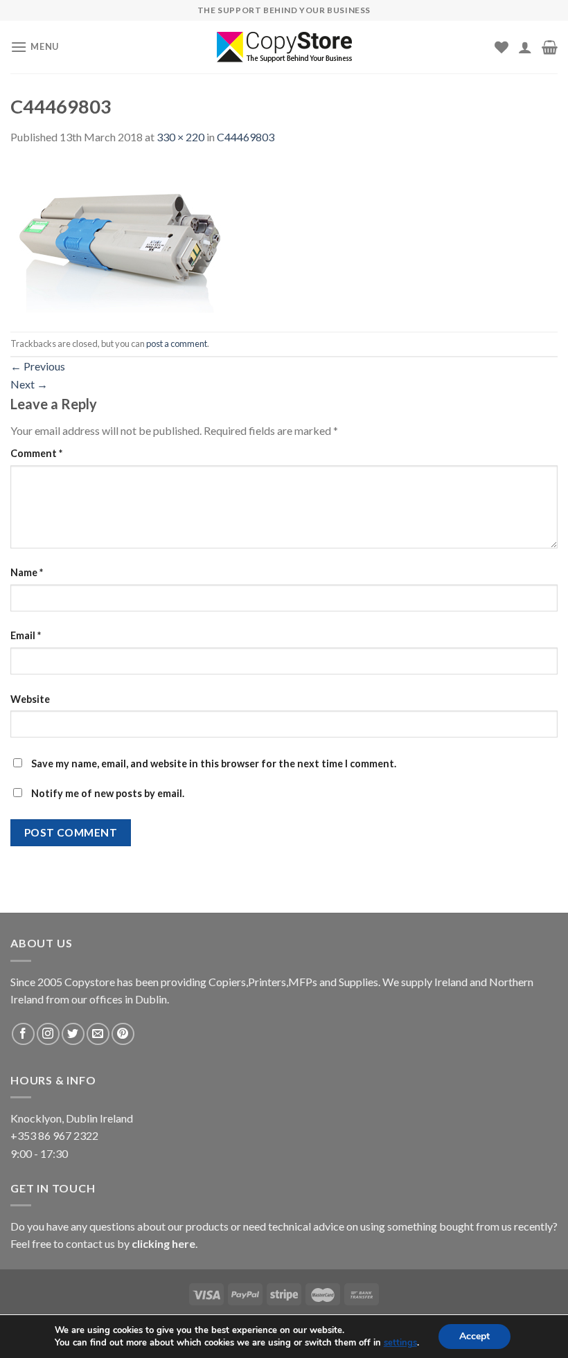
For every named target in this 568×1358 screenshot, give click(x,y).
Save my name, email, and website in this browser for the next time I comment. (213, 763)
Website (30, 699)
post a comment (176, 343)
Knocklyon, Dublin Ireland (71, 1118)
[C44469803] (124, 237)
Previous (37, 366)
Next (29, 384)
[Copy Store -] (284, 47)
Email (25, 635)
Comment (36, 453)
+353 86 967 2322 (54, 1135)
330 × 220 (180, 136)
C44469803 (245, 136)
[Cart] (550, 47)
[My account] (525, 47)
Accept (474, 1336)
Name (26, 572)
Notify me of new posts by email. (107, 793)
